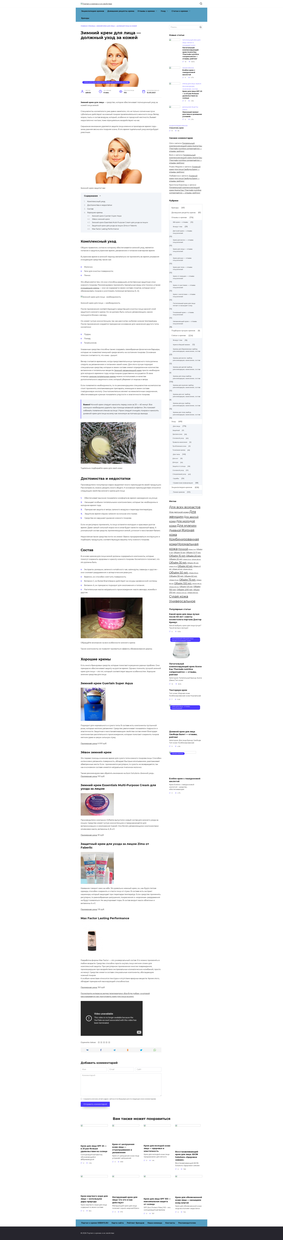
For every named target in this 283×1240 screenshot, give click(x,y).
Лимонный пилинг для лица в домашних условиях (192, 114)
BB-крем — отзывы (180, 222)
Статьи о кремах (180, 11)
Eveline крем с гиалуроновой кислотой (188, 72)
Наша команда (155, 1223)
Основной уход (178, 438)
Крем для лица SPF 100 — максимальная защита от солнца (157, 1201)
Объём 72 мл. (174, 580)
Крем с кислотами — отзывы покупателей (184, 295)
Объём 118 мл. (197, 583)
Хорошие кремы (95, 212)
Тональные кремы (179, 450)
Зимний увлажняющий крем (128, 370)
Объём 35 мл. (193, 563)
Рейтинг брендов (135, 1223)
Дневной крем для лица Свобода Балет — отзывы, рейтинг (185, 169)
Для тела (176, 454)
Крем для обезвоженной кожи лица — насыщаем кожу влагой (188, 1200)
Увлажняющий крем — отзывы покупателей (185, 322)
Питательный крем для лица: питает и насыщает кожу (184, 304)
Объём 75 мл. (187, 579)
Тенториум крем (178, 690)
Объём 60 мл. (190, 576)
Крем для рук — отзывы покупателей (182, 259)
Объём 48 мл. (187, 569)
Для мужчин (186, 525)
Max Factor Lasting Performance (105, 229)
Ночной (183, 549)
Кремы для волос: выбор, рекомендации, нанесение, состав (186, 359)
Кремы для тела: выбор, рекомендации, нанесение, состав (186, 413)
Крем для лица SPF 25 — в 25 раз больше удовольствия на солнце (192, 94)
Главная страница (88, 26)
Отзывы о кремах (146, 11)
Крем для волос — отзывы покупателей (183, 241)
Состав (90, 209)
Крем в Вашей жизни (181, 344)
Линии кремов (179, 492)
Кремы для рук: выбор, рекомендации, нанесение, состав (186, 404)
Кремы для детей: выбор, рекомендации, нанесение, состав (186, 368)
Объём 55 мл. (193, 573)
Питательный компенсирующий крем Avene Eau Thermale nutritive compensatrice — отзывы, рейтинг (190, 53)
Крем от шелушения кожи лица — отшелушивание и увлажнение (123, 1148)
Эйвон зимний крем (101, 219)
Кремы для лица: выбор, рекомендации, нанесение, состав (106, 82)
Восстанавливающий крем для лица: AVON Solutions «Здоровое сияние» (186, 1156)
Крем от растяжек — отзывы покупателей (184, 286)
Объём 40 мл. (185, 566)
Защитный (176, 430)
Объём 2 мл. (192, 549)
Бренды (85, 18)
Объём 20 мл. (193, 556)
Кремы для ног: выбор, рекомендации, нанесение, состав (186, 395)
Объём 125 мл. (186, 586)
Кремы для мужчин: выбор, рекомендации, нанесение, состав (186, 386)
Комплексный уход (96, 201)
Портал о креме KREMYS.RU (94, 1223)
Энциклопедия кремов (92, 11)
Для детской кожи (179, 512)
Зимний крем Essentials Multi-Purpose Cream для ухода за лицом (120, 222)
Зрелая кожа (177, 434)
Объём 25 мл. (176, 559)
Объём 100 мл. (183, 583)
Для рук (175, 462)
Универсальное (182, 601)
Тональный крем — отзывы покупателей (183, 313)
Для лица (176, 426)
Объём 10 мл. (180, 553)
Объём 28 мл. (196, 559)
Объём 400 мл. (181, 592)
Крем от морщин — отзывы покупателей (183, 277)
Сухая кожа (178, 596)
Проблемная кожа (179, 446)
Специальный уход (179, 474)
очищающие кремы (90, 288)
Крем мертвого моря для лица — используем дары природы (94, 1199)
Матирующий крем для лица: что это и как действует (124, 1200)
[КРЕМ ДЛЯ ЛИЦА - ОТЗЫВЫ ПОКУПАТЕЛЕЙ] (175, 727)
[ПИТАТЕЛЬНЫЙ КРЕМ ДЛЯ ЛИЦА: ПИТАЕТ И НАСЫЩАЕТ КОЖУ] (181, 659)
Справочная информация (183, 483)
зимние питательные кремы (102, 376)
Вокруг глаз (177, 226)
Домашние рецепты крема (120, 11)
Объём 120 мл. (174, 587)
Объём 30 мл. (178, 562)
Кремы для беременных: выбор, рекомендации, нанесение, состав (186, 350)
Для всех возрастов (184, 507)
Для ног (175, 458)
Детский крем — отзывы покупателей (182, 232)
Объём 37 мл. (173, 566)
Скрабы (176, 478)
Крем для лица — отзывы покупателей (182, 250)
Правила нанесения (180, 442)
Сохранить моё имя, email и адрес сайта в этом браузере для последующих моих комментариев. (119, 1099)
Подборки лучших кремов (183, 331)
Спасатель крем (176, 128)
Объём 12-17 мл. (193, 552)
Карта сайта (118, 1223)
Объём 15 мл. (177, 555)
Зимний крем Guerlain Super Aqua (106, 216)
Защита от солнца (179, 466)
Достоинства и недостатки (99, 205)
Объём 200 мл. (185, 589)
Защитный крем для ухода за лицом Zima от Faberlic (114, 226)
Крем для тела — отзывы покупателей (182, 268)
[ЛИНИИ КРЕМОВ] (182, 774)
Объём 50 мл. (178, 572)
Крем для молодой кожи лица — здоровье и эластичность (157, 1148)
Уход (163, 11)
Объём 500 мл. (192, 592)
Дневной (175, 530)
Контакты (170, 1223)
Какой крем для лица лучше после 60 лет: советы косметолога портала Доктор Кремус (185, 618)
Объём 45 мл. (177, 569)
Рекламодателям (187, 1223)
